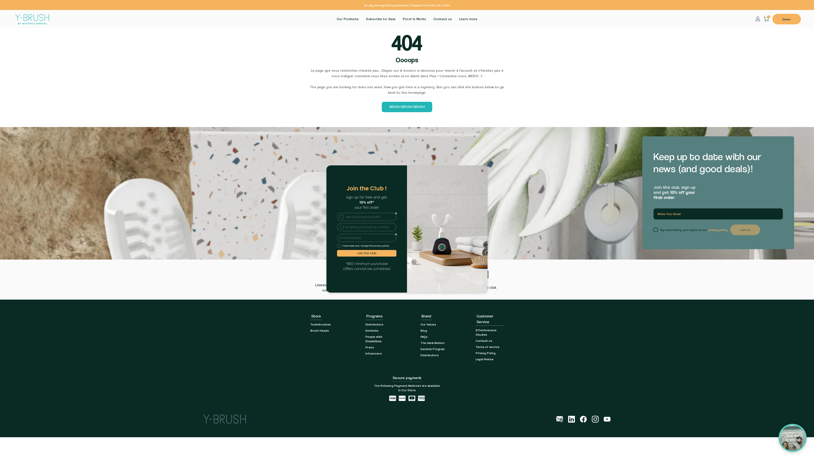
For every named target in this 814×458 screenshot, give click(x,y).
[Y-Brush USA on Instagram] (595, 418)
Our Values (428, 324)
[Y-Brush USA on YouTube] (607, 418)
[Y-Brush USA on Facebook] (583, 418)
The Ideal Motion (433, 343)
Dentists (372, 330)
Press (369, 347)
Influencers (373, 353)
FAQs (424, 336)
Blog (424, 330)
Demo (787, 19)
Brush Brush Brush (407, 107)
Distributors (374, 324)
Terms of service (487, 347)
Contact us (484, 340)
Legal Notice (484, 359)
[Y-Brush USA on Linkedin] (571, 418)
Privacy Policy (486, 353)
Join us (745, 230)
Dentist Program (433, 349)
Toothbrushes (320, 324)
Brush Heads (319, 330)
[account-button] (758, 19)
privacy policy (718, 230)
